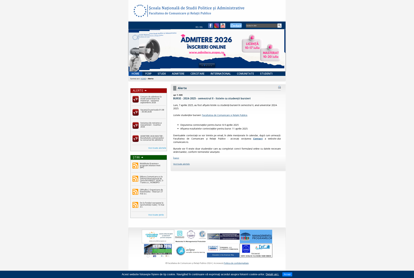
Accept (287, 274)
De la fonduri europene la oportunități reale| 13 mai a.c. (152, 204)
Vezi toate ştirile (156, 214)
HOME (143, 78)
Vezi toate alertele (157, 147)
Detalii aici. (272, 274)
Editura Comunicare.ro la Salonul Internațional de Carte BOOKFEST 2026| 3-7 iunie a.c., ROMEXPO (152, 179)
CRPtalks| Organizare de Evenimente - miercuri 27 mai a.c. (151, 191)
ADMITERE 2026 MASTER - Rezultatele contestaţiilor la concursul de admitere (152, 138)
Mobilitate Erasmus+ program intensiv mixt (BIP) (150, 165)
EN (201, 27)
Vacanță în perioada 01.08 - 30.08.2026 (152, 110)
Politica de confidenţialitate (236, 263)
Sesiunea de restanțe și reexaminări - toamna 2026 (151, 125)
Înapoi (176, 158)
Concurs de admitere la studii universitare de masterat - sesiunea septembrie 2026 (151, 99)
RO (197, 27)
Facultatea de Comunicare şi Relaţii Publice (139, 11)
